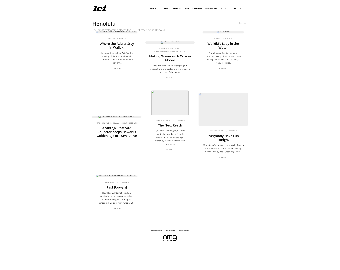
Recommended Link (128, 123)
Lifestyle (181, 120)
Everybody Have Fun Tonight (223, 138)
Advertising (170, 230)
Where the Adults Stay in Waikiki (117, 45)
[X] (225, 8)
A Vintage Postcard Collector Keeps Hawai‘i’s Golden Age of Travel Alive (117, 132)
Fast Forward (117, 187)
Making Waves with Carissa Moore (170, 58)
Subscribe (197, 8)
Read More (117, 68)
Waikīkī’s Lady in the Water (223, 45)
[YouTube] (235, 8)
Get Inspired (211, 8)
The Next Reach (170, 125)
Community (153, 8)
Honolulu (121, 39)
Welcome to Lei (156, 230)
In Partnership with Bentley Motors (170, 51)
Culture (166, 8)
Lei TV (186, 8)
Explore (177, 8)
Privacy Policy (183, 230)
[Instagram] (230, 8)
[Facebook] (221, 8)
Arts (98, 123)
